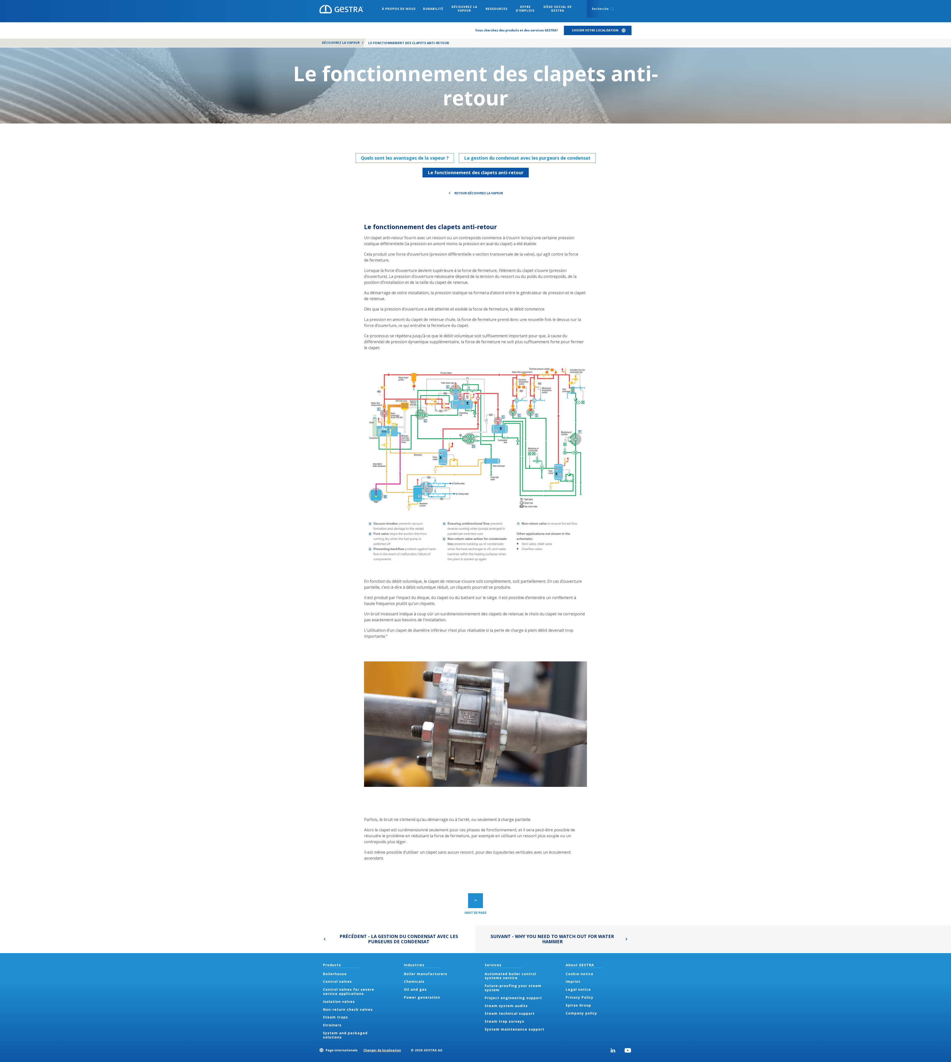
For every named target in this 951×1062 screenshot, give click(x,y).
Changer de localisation (382, 1050)
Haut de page (475, 913)
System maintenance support (514, 1029)
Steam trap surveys (504, 1021)
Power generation (422, 997)
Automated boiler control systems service (510, 975)
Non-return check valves (348, 1009)
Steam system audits (506, 1005)
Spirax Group (578, 1005)
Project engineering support (513, 997)
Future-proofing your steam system (513, 987)
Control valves (337, 981)
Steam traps (335, 1017)
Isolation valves (339, 1001)
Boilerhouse (335, 973)
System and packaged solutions (345, 1035)
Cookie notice (579, 973)
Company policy (581, 1013)
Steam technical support (510, 1013)
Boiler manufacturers (425, 973)
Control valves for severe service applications (348, 991)
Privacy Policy (579, 997)
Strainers (332, 1025)
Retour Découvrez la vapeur (478, 193)
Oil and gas (415, 989)
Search (612, 9)
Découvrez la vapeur (341, 43)
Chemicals (414, 981)
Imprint (573, 981)
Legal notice (578, 989)
